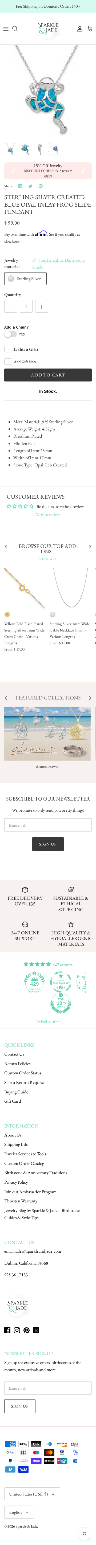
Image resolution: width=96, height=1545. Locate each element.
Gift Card (12, 1101)
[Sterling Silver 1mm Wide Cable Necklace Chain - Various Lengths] (70, 588)
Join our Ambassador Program (30, 1191)
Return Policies (17, 1063)
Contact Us (14, 1054)
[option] (48, 92)
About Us (12, 1135)
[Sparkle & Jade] (48, 28)
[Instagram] (17, 1330)
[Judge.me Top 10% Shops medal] (60, 1003)
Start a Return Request (24, 1082)
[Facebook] (7, 1330)
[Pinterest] (26, 1330)
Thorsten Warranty (20, 1201)
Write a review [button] (48, 514)
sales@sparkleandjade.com (38, 1251)
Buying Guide (16, 1092)
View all (48, 559)
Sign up (48, 844)
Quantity (12, 294)
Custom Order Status (22, 1073)
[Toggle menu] (6, 28)
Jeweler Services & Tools (25, 1154)
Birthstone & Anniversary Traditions (35, 1172)
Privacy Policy (16, 1182)
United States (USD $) (28, 1494)
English (15, 1512)
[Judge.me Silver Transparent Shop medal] (60, 982)
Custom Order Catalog (24, 1163)
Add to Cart (48, 375)
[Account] (78, 28)
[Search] (17, 28)
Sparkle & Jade (26, 1526)
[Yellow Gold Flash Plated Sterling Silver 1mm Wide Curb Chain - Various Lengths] (24, 588)
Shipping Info (16, 1144)
